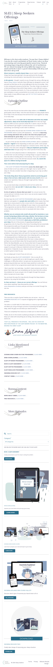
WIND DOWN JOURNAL (29, 141)
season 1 (11, 20)
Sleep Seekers (13, 82)
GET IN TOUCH (33, 94)
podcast (6, 20)
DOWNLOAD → (9, 651)
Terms (30, 661)
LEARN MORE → (11, 512)
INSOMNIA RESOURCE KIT (12, 299)
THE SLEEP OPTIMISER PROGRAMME (17, 167)
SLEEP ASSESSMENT (24, 257)
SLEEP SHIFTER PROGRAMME (24, 199)
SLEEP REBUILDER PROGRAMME (14, 220)
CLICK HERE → (39, 354)
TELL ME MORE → (10, 597)
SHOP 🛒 (43, 3)
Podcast (39, 2)
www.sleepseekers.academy (13, 286)
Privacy (36, 661)
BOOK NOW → (9, 459)
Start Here (10, 3)
